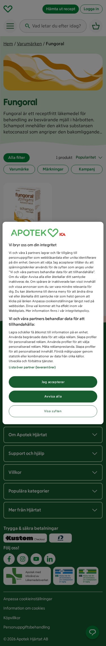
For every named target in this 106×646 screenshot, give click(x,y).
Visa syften (53, 411)
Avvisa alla (53, 396)
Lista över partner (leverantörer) (32, 367)
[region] (53, 323)
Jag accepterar (53, 382)
